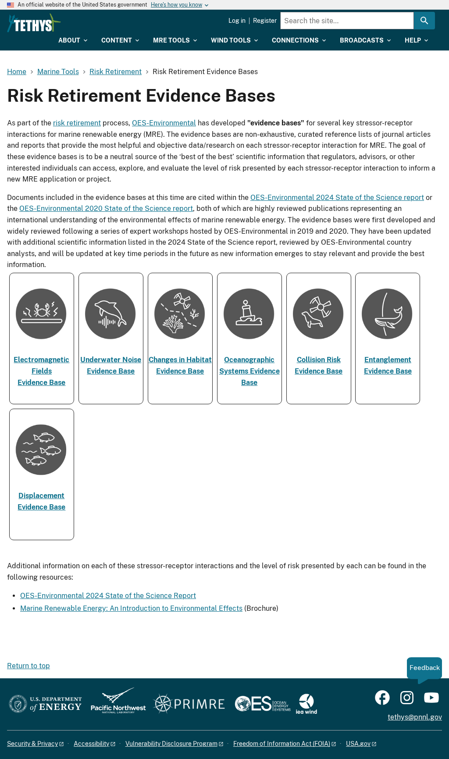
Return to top (28, 666)
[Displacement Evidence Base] (42, 478)
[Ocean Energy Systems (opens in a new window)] (263, 704)
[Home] (34, 23)
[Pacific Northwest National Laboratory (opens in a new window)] (115, 704)
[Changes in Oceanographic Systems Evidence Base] (249, 342)
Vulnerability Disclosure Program (171, 743)
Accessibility (91, 743)
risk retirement (77, 123)
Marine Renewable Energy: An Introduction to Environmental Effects (131, 608)
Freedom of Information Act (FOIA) (281, 743)
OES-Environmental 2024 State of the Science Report (108, 596)
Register (265, 21)
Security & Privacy (32, 743)
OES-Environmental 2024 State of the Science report (337, 197)
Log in (237, 21)
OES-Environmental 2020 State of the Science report (106, 208)
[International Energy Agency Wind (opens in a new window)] (306, 704)
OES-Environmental (164, 123)
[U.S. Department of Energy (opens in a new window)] (45, 704)
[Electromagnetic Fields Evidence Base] (42, 342)
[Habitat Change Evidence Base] (180, 342)
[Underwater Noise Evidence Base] (111, 342)
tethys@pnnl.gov (415, 717)
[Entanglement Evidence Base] (388, 342)
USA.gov (358, 743)
